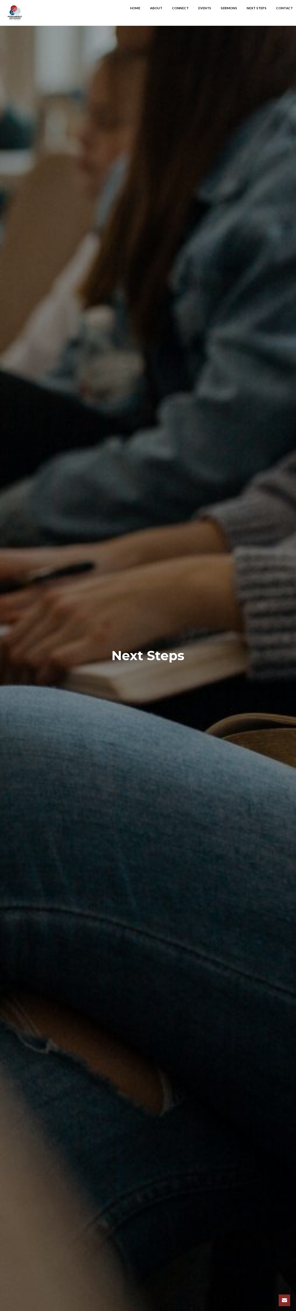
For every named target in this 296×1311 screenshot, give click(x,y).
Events (204, 8)
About (156, 8)
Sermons (229, 8)
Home (135, 8)
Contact (284, 8)
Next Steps (256, 8)
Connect (180, 8)
